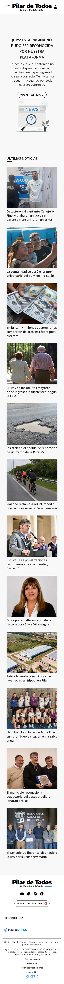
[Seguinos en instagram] (35, 894)
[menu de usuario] (55, 7)
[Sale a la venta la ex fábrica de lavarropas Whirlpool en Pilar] (32, 652)
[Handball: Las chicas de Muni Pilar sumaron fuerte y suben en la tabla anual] (32, 708)
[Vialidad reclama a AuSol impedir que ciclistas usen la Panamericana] (32, 480)
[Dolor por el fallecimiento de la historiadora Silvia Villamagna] (32, 596)
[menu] (8, 7)
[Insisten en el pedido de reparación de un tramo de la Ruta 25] (32, 424)
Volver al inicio (32, 94)
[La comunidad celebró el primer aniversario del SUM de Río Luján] (32, 247)
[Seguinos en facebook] (42, 894)
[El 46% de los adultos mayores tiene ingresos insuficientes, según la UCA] (32, 363)
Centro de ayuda (32, 959)
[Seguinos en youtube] (22, 894)
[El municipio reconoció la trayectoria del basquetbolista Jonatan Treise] (32, 768)
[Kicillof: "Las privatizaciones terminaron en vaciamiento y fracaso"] (32, 536)
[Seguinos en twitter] (29, 894)
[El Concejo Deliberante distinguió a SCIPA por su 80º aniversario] (32, 828)
